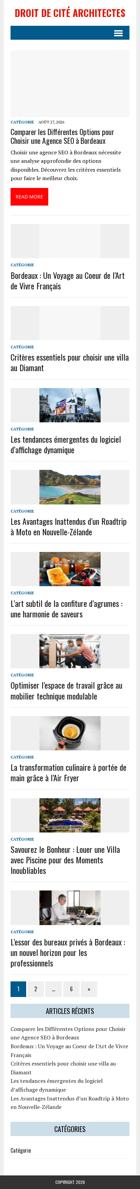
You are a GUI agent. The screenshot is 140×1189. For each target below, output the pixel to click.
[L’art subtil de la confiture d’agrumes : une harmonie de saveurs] (70, 582)
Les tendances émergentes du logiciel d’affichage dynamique (66, 444)
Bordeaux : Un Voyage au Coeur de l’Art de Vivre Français (68, 280)
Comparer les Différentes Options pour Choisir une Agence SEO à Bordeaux (62, 136)
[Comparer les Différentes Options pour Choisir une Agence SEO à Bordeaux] (70, 112)
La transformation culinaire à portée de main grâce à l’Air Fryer (68, 772)
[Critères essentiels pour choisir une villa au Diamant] (70, 335)
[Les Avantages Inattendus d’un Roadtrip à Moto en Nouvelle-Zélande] (70, 499)
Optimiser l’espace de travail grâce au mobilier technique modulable (66, 690)
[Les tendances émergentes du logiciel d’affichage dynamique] (70, 417)
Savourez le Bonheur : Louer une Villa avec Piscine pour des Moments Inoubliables (65, 859)
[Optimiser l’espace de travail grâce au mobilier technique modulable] (70, 664)
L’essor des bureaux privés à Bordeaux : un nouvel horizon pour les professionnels (68, 952)
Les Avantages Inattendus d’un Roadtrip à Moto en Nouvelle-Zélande (69, 526)
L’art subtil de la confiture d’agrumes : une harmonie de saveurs (66, 608)
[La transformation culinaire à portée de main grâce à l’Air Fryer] (70, 745)
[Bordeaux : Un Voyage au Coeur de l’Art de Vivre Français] (70, 253)
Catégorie (22, 121)
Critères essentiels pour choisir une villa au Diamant (70, 362)
